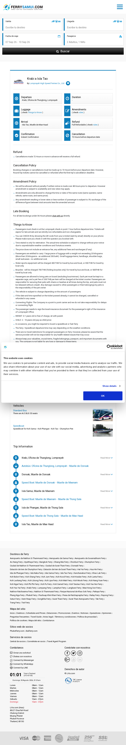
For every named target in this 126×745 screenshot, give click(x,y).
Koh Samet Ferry (60, 584)
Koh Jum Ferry (48, 577)
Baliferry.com (31, 631)
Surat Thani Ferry (59, 599)
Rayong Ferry (107, 595)
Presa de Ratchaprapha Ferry (75, 595)
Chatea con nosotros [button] (22, 656)
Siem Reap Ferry (29, 599)
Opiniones (106, 613)
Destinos (20, 613)
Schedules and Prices (35, 613)
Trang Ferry (15, 602)
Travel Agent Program (56, 641)
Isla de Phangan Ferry (19, 573)
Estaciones (52, 613)
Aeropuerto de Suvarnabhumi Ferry (90, 558)
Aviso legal (48, 617)
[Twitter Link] (73, 653)
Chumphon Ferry (92, 562)
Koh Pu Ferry (46, 584)
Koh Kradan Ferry (78, 577)
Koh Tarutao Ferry (77, 584)
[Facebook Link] (67, 653)
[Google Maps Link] (67, 659)
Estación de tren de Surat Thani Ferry (60, 569)
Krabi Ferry (31, 588)
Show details (109, 386)
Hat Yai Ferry (82, 569)
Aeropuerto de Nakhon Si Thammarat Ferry (29, 558)
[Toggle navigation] (120, 6)
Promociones (64, 613)
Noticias (84, 613)
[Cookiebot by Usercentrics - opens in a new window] (109, 347)
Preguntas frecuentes (19, 617)
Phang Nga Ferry (17, 595)
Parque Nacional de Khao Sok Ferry (75, 591)
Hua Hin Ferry (96, 569)
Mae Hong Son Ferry (92, 588)
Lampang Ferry (44, 588)
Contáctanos (48, 620)
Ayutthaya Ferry (31, 562)
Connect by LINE (20, 668)
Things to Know (35, 112)
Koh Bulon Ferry (17, 577)
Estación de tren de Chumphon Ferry (26, 569)
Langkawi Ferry (74, 588)
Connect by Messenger (23, 660)
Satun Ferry (15, 599)
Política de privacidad (86, 617)
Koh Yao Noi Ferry (94, 584)
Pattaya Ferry (98, 591)
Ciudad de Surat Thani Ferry (57, 566)
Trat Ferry (26, 602)
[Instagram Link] (79, 653)
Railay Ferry (95, 595)
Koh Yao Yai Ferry (17, 588)
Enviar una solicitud (22, 653)
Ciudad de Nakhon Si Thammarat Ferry (27, 566)
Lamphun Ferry (59, 588)
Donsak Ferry (77, 566)
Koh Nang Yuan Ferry (98, 580)
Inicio (12, 613)
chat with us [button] (57, 216)
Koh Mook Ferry (80, 580)
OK (103, 395)
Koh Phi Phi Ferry (32, 584)
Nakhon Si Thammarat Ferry (46, 591)
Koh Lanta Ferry (95, 577)
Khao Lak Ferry (98, 573)
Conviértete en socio (36, 641)
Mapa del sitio (35, 620)
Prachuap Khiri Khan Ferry (50, 595)
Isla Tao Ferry (66, 573)
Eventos (75, 613)
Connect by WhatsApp (23, 664)
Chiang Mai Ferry (61, 562)
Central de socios (18, 641)
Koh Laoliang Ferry (18, 580)
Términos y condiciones (65, 617)
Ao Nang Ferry (16, 562)
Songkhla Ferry (44, 599)
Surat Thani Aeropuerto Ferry (81, 599)
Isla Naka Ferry (36, 573)
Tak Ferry (99, 599)
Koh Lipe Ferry (51, 580)
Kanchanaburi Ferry (82, 573)
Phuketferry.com (17, 631)
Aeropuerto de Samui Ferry (61, 558)
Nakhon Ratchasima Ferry (21, 591)
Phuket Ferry (31, 595)
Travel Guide (36, 617)
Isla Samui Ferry (52, 573)
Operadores (95, 613)
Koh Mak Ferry (65, 580)
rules (81, 112)
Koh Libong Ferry (35, 580)
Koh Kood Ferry (63, 577)
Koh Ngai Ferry (16, 584)
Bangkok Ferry (45, 562)
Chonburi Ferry (76, 562)
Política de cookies (18, 620)
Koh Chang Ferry (33, 577)
